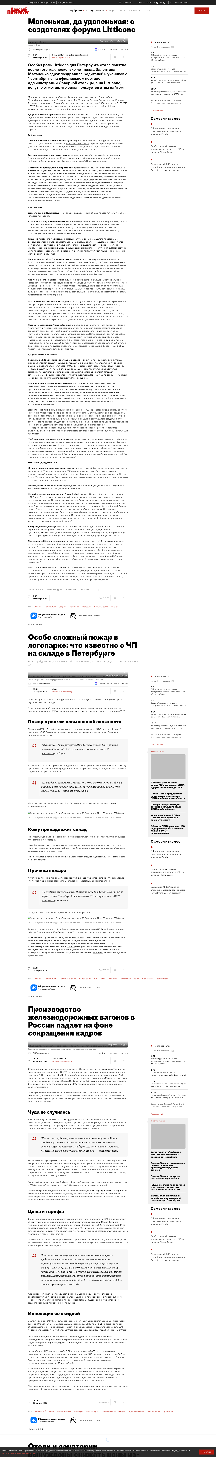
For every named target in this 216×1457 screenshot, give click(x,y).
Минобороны (125, 978)
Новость (38, 606)
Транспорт (78, 1411)
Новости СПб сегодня (67, 978)
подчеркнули (48, 900)
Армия (136, 978)
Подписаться (128, 2)
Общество (63, 606)
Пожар (102, 978)
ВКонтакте (73, 471)
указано (42, 845)
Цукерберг (95, 471)
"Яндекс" (88, 180)
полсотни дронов (111, 932)
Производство (168, 1411)
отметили (48, 753)
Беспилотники (148, 978)
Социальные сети (101, 606)
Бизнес (51, 1411)
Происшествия (85, 978)
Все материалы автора (62, 57)
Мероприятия (117, 10)
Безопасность (162, 978)
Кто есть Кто (146, 10)
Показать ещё (157, 110)
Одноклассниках (52, 471)
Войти (201, 10)
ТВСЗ (61, 1072)
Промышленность (136, 1411)
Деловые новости (64, 1411)
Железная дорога (92, 1411)
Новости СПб (50, 606)
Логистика (112, 978)
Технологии (74, 606)
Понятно (206, 1452)
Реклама (132, 10)
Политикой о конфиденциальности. (19, 1453)
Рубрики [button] (76, 10)
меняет (71, 947)
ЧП (95, 978)
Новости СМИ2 (35, 624)
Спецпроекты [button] (95, 10)
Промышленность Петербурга (114, 1411)
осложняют (78, 938)
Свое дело (114, 606)
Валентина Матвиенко (77, 143)
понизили (98, 953)
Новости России (153, 1411)
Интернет (86, 606)
